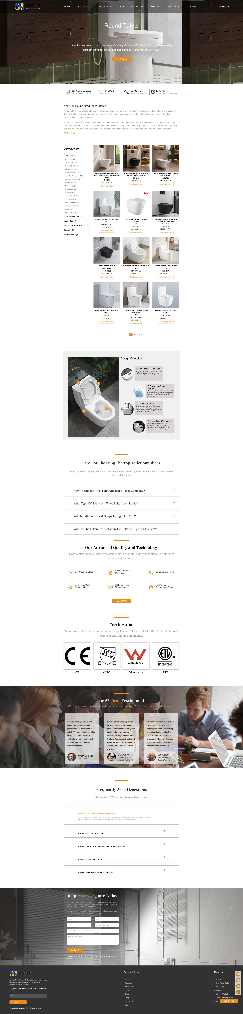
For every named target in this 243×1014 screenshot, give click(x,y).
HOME (67, 7)
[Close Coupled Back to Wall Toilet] (106, 295)
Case (127, 990)
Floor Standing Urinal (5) (73, 206)
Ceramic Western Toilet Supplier (165, 266)
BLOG (153, 7)
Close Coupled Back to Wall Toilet (106, 310)
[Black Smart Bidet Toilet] (106, 250)
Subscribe (18, 1002)
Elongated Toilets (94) (72, 172)
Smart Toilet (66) (70, 189)
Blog (127, 998)
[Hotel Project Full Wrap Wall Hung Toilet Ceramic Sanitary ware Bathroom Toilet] (106, 158)
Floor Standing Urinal (224, 998)
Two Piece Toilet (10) (72, 199)
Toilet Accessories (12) (73, 216)
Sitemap (128, 1005)
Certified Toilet (221, 994)
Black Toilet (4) (70, 159)
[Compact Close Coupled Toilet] (165, 295)
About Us (129, 987)
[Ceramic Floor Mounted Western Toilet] (136, 250)
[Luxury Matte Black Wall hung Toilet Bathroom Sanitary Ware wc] (136, 158)
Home (112, 36)
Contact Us (130, 1001)
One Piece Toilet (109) (72, 179)
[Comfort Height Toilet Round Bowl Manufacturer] (136, 295)
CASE (121, 7)
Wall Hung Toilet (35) (72, 202)
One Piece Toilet (222, 983)
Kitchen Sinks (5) (71, 235)
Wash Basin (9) (70, 221)
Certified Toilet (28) (71, 162)
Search (193, 7)
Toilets (118, 36)
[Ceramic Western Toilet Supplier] (165, 250)
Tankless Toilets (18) (71, 196)
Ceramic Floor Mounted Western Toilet (136, 266)
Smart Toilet (220, 990)
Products (129, 983)
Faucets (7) (69, 230)
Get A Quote (121, 59)
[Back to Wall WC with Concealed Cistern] (136, 204)
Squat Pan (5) (69, 209)
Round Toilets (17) (71, 186)
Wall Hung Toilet (222, 987)
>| (141, 334)
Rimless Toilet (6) (70, 182)
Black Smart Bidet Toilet (107, 266)
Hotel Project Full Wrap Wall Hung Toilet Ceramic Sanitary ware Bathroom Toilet (107, 175)
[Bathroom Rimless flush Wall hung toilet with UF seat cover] (165, 204)
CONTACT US (173, 7)
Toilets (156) (69, 155)
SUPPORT (135, 7)
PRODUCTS (82, 7)
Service (128, 994)
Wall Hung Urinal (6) (71, 212)
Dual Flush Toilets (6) (72, 169)
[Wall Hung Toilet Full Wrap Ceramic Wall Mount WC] (165, 158)
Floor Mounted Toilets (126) (74, 176)
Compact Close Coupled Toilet (165, 310)
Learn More (121, 601)
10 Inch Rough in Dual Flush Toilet (106, 219)
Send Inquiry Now (107, 186)
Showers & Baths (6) (73, 225)
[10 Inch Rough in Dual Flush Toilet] (106, 204)
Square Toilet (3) (70, 192)
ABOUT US (103, 7)
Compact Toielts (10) (72, 166)
